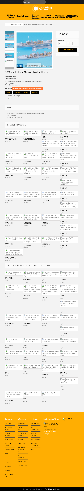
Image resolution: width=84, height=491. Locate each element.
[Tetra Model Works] (48, 15)
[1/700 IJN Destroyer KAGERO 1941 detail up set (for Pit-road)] (14, 217)
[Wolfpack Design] (11, 15)
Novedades (21, 423)
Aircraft (7, 462)
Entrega (20, 439)
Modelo (7, 76)
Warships (8, 466)
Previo (9, 32)
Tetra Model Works (16, 25)
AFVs (6, 458)
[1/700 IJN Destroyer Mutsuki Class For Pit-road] (9, 36)
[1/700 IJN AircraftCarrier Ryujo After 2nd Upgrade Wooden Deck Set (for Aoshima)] (51, 170)
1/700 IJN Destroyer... (50, 429)
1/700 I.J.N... (9, 176)
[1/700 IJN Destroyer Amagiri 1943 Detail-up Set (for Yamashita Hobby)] (32, 194)
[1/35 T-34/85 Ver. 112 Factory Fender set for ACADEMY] (69, 380)
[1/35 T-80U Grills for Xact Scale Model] (51, 340)
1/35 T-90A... (64, 333)
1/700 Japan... (10, 258)
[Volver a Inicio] (7, 24)
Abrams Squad (9, 439)
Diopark (7, 454)
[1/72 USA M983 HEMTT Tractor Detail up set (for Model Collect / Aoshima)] (69, 274)
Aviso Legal (21, 443)
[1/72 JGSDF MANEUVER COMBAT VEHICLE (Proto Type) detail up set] (32, 274)
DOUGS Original (10, 449)
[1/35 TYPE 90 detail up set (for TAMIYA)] (69, 132)
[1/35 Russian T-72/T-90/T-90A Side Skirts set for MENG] (51, 353)
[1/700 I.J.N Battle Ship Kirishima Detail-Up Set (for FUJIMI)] (14, 169)
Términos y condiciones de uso (22, 449)
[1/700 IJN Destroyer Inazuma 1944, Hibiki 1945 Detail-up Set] (14, 194)
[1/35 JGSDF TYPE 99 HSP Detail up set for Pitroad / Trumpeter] (51, 155)
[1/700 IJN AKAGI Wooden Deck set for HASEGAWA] (69, 182)
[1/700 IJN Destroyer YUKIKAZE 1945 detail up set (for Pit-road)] (69, 227)
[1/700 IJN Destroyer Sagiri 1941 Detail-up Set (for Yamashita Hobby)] (32, 217)
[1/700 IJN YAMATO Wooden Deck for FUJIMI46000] (69, 239)
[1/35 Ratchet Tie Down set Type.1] (32, 393)
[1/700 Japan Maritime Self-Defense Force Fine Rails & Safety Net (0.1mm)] (14, 252)
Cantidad (61, 40)
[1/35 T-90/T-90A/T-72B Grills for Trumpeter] (32, 340)
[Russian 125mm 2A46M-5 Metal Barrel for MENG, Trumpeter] (69, 367)
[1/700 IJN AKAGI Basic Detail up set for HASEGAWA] (14, 155)
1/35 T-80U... (46, 345)
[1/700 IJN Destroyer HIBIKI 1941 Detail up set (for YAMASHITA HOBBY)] (69, 204)
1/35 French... (10, 323)
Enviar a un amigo (14, 96)
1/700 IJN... (64, 149)
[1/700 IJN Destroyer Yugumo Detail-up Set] (69, 216)
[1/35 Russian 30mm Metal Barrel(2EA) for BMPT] (69, 340)
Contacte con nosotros (12, 2)
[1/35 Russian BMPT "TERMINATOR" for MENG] (69, 316)
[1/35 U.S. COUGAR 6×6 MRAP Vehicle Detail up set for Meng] (51, 143)
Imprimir (11, 99)
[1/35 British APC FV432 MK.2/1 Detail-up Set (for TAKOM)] (69, 303)
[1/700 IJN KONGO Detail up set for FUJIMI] (14, 238)
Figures (7, 470)
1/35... (44, 137)
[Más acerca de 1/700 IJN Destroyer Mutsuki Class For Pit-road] (52, 424)
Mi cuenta (34, 419)
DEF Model (8, 423)
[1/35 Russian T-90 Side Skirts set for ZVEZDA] (32, 352)
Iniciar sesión (63, 2)
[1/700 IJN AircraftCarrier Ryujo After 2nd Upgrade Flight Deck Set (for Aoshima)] (32, 170)
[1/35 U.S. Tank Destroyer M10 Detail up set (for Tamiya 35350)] (14, 287)
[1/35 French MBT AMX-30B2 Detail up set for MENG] (14, 317)
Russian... (45, 375)
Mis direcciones (35, 439)
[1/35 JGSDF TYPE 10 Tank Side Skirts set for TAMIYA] (14, 394)
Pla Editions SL (50, 489)
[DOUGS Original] (35, 15)
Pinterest (35, 92)
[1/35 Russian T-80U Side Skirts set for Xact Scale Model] (69, 353)
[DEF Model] (23, 15)
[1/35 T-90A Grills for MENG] (69, 328)
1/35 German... (10, 139)
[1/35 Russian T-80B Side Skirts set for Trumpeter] (32, 366)
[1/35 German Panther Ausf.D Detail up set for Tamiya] (14, 133)
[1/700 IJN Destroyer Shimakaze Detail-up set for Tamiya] (51, 217)
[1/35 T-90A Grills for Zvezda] (14, 340)
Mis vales (33, 449)
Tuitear (8, 92)
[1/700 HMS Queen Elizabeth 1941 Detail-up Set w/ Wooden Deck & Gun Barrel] (69, 156)
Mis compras (35, 423)
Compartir (17, 92)
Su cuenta (53, 2)
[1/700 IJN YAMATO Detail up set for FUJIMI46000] (51, 238)
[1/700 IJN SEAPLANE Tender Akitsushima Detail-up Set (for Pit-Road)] (32, 239)
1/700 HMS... (64, 164)
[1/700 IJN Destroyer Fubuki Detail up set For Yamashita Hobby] (51, 194)
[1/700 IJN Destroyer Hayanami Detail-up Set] (69, 193)
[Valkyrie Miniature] (60, 15)
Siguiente (9, 68)
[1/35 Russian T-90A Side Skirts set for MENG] (14, 352)
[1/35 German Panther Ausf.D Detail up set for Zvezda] (32, 133)
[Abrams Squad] (72, 15)
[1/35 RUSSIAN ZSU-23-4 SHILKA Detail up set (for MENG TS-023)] (51, 274)
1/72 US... (45, 297)
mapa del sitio (22, 466)
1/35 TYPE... (64, 137)
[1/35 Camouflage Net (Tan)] (51, 393)
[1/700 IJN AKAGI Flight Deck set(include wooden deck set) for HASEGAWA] (69, 169)
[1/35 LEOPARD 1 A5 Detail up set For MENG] (51, 132)
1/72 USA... (63, 280)
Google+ (26, 92)
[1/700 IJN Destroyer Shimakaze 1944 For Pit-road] (32, 155)
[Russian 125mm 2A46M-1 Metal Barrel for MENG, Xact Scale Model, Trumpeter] (51, 368)
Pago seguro (22, 461)
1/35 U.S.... (45, 149)
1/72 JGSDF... (27, 280)
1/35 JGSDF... (46, 162)
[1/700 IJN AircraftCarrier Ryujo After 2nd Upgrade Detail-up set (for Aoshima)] (69, 143)
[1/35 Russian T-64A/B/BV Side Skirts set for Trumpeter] (14, 367)
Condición (8, 79)
